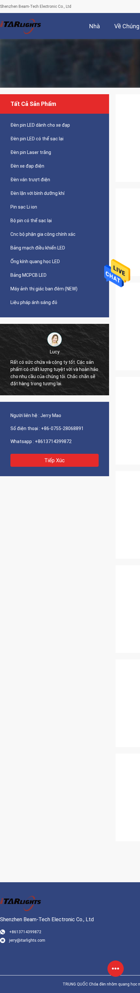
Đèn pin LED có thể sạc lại (36, 138)
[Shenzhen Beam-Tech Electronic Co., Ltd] (21, 26)
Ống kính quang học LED (35, 261)
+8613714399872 (53, 441)
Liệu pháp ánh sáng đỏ (33, 302)
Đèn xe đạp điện (27, 166)
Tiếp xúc (54, 460)
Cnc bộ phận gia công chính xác (43, 234)
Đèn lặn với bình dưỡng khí (37, 193)
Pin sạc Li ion (23, 207)
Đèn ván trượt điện (30, 179)
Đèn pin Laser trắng (30, 152)
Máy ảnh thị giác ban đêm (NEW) (43, 288)
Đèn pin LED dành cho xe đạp (40, 125)
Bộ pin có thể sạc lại (31, 220)
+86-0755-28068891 (62, 428)
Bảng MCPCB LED (28, 275)
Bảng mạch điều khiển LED (37, 247)
